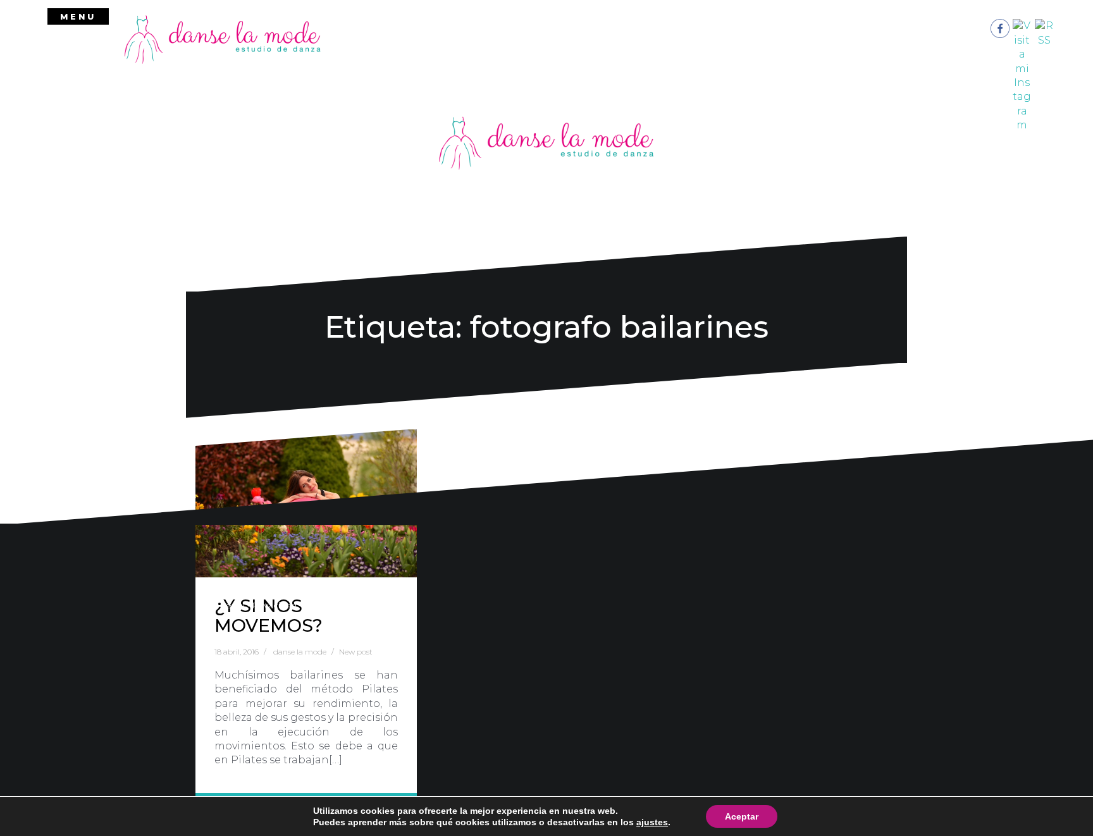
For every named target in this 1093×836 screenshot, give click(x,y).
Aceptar (741, 816)
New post (356, 651)
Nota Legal (220, 605)
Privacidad (274, 605)
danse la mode (299, 651)
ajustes (652, 822)
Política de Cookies (346, 605)
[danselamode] (222, 39)
